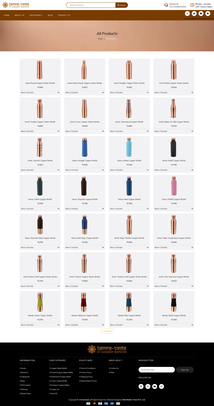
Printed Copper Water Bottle (61, 372)
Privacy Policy (86, 372)
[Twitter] (194, 13)
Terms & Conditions (88, 368)
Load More (107, 331)
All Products (26, 385)
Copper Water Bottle (58, 368)
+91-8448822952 (177, 6)
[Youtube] (201, 13)
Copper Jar (54, 389)
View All (53, 393)
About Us (19, 15)
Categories (35, 15)
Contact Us (64, 15)
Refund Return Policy (88, 381)
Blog (50, 15)
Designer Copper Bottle (59, 385)
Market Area (26, 393)
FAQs (112, 372)
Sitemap (24, 389)
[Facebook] (187, 13)
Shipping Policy (86, 377)
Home (7, 15)
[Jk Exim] (16, 5)
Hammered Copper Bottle (60, 377)
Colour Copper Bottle (58, 381)
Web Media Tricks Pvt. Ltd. (133, 400)
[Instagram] (207, 13)
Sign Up (184, 370)
